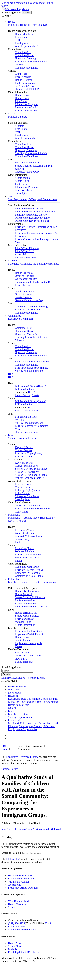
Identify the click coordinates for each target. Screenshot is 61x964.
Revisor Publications (26, 603)
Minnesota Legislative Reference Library (23, 677)
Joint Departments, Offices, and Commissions (32, 199)
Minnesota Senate (17, 116)
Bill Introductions (24, 389)
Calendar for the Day (26, 278)
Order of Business (24, 275)
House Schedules (24, 272)
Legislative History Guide (29, 631)
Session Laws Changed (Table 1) (32, 474)
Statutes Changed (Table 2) (29, 477)
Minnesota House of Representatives (27, 24)
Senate (11, 113)
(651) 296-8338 (16, 923)
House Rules (22, 98)
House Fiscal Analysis (27, 591)
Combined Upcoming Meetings (32, 306)
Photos (18, 542)
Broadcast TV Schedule (27, 309)
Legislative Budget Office (29, 208)
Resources (27, 717)
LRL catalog (13, 859)
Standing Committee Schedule (31, 61)
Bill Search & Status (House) (30, 386)
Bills (10, 373)
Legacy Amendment (26, 257)
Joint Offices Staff (24, 251)
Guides (12, 707)
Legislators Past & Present (29, 634)
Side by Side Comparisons (29, 370)
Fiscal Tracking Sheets (27, 395)
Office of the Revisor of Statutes (32, 220)
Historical (13, 695)
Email (48, 923)
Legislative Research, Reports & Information (32, 582)
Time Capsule (26, 701)
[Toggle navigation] (2, 16)
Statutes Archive (23, 456)
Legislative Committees (20, 318)
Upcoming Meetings (26, 58)
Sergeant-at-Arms (24, 86)
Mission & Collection (19, 723)
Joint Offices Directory (27, 248)
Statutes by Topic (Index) (28, 453)
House (11, 21)
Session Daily (22, 539)
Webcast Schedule (24, 533)
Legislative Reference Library (31, 214)
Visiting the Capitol (18, 881)
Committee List (23, 52)
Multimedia (14, 514)
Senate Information (25, 624)
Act (36, 392)
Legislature (14, 698)
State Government (30, 698)
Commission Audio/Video (29, 575)
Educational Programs (26, 104)
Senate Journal (22, 177)
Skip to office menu (34, 2)
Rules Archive (22, 493)
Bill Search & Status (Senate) (30, 401)
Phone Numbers (16, 926)
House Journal (22, 95)
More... (19, 242)
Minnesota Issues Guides (28, 655)
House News (15, 943)
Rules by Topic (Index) (27, 490)
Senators (19, 125)
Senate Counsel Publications (30, 597)
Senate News (15, 946)
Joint (10, 196)
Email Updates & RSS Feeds (23, 952)
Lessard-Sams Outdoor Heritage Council (36, 239)
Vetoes (18, 428)
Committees (14, 315)
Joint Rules (21, 101)
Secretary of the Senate (27, 162)
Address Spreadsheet (26, 110)
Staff (17, 40)
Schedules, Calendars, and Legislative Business (33, 263)
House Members (24, 33)
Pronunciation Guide (26, 107)
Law (10, 435)
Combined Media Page (27, 566)
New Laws (21, 658)
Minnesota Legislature (17, 9)
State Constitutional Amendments (32, 508)
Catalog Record (9, 768)
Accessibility (22, 254)
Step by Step (15, 717)
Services (23, 726)
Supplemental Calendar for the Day (34, 282)
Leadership (21, 37)
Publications (14, 579)
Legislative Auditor (25, 600)
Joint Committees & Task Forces (32, 361)
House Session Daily (26, 612)
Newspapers (14, 692)
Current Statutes (23, 450)
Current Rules (22, 487)
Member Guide (23, 621)
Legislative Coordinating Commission (35, 211)
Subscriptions (22, 193)
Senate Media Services (27, 557)
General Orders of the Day (29, 300)
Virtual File (41, 701)
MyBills (19, 419)
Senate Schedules (24, 291)
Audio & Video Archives (28, 536)
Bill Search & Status (26, 416)
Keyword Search (24, 447)
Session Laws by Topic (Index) (31, 468)
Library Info (14, 720)
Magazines (14, 689)
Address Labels (23, 190)
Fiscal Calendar (23, 285)
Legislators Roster (24, 618)
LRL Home (4, 748)
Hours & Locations (42, 723)
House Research (23, 79)
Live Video (21, 530)
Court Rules (21, 511)
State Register (22, 499)
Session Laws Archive (27, 471)
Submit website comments (22, 929)
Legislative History (18, 714)
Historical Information (20, 875)
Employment (22, 43)
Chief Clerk (21, 73)
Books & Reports (17, 686)
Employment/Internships (21, 878)
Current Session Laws (26, 432)
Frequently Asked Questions (23, 887)
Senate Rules (22, 180)
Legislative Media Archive (29, 569)
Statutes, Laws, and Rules (22, 438)
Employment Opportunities (22, 729)
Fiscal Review (22, 652)
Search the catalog (11, 852)
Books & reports (24, 661)
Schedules (13, 260)
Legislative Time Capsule (28, 643)
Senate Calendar (23, 297)
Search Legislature (11, 12)
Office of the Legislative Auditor (32, 217)
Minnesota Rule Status (27, 496)
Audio (31, 530)
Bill (30, 392)
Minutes (19, 64)
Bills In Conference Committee (31, 367)
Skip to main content (12, 2)
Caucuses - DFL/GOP (27, 89)
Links (11, 711)
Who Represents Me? (26, 46)
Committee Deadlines (26, 67)
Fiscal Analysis (23, 76)
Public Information (25, 82)
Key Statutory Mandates (42, 726)
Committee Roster (24, 55)
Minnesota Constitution (27, 505)
